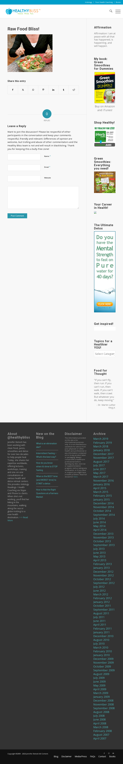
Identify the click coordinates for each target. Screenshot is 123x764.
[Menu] (116, 11)
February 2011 (102, 628)
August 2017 (101, 461)
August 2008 (101, 712)
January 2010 (101, 655)
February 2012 (102, 598)
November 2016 (103, 480)
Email (47, 167)
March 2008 (100, 727)
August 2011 (101, 613)
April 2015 (99, 488)
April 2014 (99, 530)
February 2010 (102, 651)
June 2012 (99, 590)
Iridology (88, 2)
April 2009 (99, 689)
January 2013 (101, 567)
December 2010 (103, 636)
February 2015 (102, 495)
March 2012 (100, 594)
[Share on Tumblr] (63, 90)
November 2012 (103, 575)
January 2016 (101, 484)
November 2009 (103, 662)
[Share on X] (23, 90)
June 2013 (99, 552)
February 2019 (102, 442)
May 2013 (99, 556)
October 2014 (102, 511)
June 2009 (99, 681)
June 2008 (99, 719)
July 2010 (99, 643)
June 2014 (99, 522)
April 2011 (99, 624)
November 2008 (103, 704)
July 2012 (99, 586)
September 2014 (104, 515)
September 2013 (104, 545)
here (76, 477)
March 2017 (100, 476)
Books (118, 2)
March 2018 (100, 446)
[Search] (109, 11)
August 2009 (101, 674)
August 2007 (101, 734)
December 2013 (103, 533)
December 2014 (103, 503)
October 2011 (102, 605)
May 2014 (99, 526)
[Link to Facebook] (104, 753)
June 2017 (99, 469)
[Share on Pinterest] (43, 90)
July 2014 (99, 518)
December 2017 (103, 454)
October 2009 (102, 666)
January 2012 (101, 602)
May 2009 (99, 685)
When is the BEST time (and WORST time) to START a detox (47, 480)
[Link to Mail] (113, 753)
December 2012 (103, 571)
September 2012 (104, 583)
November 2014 (103, 507)
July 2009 (99, 678)
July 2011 (99, 617)
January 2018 (101, 450)
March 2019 (100, 438)
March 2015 (100, 492)
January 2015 (101, 499)
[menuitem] (89, 2)
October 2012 (102, 579)
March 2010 (100, 647)
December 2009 (103, 659)
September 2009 (104, 670)
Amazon (109, 106)
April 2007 (99, 738)
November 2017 (103, 457)
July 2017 (99, 465)
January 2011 (101, 632)
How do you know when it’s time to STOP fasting (47, 466)
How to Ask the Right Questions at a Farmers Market (47, 493)
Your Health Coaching (104, 2)
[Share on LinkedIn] (53, 90)
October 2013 (102, 541)
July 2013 (99, 549)
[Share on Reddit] (74, 90)
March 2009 (100, 693)
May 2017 (99, 473)
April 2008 (99, 723)
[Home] (21, 11)
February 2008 (102, 731)
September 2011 (104, 609)
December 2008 (103, 700)
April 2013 (99, 560)
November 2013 (103, 537)
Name (47, 156)
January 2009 (101, 697)
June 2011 (99, 621)
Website (47, 178)
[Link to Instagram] (108, 753)
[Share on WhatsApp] (33, 90)
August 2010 (101, 640)
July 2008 (99, 715)
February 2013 (102, 564)
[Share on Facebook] (13, 90)
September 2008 (104, 708)
